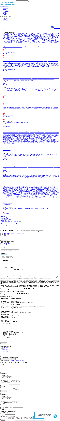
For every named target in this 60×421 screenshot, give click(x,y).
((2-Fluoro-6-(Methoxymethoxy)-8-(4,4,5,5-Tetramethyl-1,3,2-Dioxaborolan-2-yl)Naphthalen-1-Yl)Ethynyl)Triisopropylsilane (30, 192)
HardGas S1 (12, 38)
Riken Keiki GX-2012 (7, 42)
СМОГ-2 (57, 37)
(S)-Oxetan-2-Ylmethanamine (38, 193)
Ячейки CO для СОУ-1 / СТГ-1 (38, 92)
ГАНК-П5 (13, 35)
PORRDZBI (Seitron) (28, 44)
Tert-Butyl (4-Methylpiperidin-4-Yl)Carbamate (37, 189)
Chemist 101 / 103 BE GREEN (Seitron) (13, 44)
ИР (31, 163)
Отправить (3, 408)
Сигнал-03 (26, 64)
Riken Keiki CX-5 (40, 42)
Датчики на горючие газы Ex (48, 90)
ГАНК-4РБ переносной (11, 33)
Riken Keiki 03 (31, 41)
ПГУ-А (28, 60)
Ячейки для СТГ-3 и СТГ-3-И (9, 92)
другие (5, 48)
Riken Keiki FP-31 (33, 42)
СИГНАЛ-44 (49, 40)
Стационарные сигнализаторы (9, 69)
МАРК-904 (44, 167)
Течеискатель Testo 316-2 (11, 208)
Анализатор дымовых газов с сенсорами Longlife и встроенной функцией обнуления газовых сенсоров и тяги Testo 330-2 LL (34, 133)
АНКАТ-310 (25, 39)
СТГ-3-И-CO (42, 74)
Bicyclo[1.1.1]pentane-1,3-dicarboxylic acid (27, 187)
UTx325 (25, 108)
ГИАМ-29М (20, 37)
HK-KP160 (15, 109)
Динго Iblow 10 (6, 154)
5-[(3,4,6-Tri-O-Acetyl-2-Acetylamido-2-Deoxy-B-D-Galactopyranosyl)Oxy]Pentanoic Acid (30, 198)
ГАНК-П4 (43, 33)
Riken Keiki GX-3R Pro (55, 41)
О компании (5, 8)
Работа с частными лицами (5, 220)
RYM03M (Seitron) (21, 77)
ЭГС (34, 64)
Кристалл (39, 75)
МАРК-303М (53, 166)
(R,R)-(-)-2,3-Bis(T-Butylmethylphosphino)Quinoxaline (43, 186)
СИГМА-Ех (52, 42)
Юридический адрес (4, 383)
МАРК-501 (20, 167)
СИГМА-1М (38, 61)
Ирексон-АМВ (26, 61)
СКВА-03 (50, 64)
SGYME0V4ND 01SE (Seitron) (19, 78)
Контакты (5, 13)
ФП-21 (48, 43)
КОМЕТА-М (21, 40)
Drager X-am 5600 (13, 46)
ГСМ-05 (30, 80)
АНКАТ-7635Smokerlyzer (33, 39)
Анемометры (13, 166)
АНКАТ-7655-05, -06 (49, 39)
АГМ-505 (15, 41)
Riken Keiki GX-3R (46, 41)
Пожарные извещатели (7, 146)
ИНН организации (4, 402)
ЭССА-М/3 (19, 62)
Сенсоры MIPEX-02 (7, 90)
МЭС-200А (12, 164)
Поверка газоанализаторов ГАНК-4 (23, 175)
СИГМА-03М (20, 61)
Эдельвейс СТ (55, 64)
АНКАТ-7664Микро (7, 39)
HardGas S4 (17, 38)
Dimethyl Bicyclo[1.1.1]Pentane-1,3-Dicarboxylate (44, 187)
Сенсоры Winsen (19, 88)
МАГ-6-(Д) (57, 65)
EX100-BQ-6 (25, 109)
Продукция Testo (6, 125)
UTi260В (5, 107)
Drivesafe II (5, 155)
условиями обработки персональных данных (17, 360)
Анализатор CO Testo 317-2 (39, 130)
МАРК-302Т (10, 167)
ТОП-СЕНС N (21, 64)
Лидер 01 (47, 34)
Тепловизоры (5, 99)
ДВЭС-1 (17, 164)
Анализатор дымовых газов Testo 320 (31, 132)
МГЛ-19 (23, 41)
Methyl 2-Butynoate (40, 197)
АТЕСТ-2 (21, 35)
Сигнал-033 (30, 64)
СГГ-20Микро (14, 39)
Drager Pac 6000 (20, 46)
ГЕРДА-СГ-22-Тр (50, 167)
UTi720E (37, 107)
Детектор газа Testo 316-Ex (28, 130)
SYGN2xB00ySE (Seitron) (48, 77)
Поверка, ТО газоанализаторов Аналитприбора (37, 177)
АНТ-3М (5, 37)
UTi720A (44, 107)
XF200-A (46, 108)
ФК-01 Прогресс (36, 164)
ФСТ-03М (8, 66)
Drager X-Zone (47, 46)
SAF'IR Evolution (10, 155)
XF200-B (50, 108)
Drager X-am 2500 (53, 44)
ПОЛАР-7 (53, 37)
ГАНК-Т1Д (54, 60)
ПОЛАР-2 (11, 41)
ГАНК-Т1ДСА (6, 61)
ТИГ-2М (30, 43)
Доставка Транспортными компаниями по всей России (9, 250)
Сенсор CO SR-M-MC (42, 89)
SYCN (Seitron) (41, 78)
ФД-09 (56, 163)
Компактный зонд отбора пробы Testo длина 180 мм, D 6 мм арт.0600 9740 (41, 138)
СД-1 (24, 80)
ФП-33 (22, 44)
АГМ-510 (19, 41)
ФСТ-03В (12, 66)
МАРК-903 (40, 167)
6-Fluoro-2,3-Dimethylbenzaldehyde (26, 193)
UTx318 (21, 108)
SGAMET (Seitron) (37, 79)
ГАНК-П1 (34, 33)
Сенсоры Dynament (54, 88)
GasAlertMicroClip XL (42, 36)
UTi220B (56, 107)
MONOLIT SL (55, 36)
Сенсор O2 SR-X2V (22, 89)
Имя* (1, 376)
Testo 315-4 (47, 33)
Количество (2, 386)
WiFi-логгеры (48, 164)
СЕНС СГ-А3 (48, 65)
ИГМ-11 (31, 65)
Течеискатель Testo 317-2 (18, 130)
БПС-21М (5, 75)
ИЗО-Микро (25, 163)
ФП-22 (55, 43)
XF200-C (54, 108)
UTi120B (52, 107)
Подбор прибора (6, 11)
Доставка (5, 12)
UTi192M (23, 107)
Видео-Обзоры (6, 10)
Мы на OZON (57, 28)
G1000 (9, 109)
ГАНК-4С (5, 60)
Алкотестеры (5, 149)
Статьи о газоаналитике (5, 222)
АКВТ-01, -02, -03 (37, 62)
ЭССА (16, 62)
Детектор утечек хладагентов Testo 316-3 (23, 143)
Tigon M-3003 (49, 154)
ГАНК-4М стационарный (12, 60)
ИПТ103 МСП (54, 164)
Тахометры (29, 166)
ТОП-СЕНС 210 (26, 35)
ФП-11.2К (52, 43)
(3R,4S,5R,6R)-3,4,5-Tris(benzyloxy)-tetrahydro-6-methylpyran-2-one (24, 199)
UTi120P (11, 108)
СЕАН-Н (9, 40)
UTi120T (8, 108)
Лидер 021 (55, 34)
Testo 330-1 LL (52, 33)
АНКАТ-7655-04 (41, 39)
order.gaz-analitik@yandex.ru (42, 2)
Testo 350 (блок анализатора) (32, 34)
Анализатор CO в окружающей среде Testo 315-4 (14, 132)
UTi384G (12, 107)
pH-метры (43, 166)
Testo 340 (11, 34)
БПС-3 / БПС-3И (26, 75)
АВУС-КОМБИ (14, 77)
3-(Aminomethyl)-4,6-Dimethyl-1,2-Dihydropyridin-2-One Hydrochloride (41, 190)
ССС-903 (19, 60)
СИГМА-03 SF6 (33, 61)
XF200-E (6, 109)
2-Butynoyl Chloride (48, 197)
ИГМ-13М (39, 65)
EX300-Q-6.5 (30, 109)
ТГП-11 (55, 39)
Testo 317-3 (33, 38)
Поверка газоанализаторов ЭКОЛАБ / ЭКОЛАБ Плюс (41, 175)
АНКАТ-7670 (7, 63)
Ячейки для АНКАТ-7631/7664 (52, 91)
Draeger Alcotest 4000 (18, 155)
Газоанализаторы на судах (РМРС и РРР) (24, 33)
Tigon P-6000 (43, 154)
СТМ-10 (4, 74)
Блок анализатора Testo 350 (27, 135)
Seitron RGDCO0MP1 (54, 75)
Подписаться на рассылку (8, 358)
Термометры (18, 122)
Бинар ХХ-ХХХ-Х (49, 61)
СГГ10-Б (35, 75)
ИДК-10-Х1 (12, 63)
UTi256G (27, 107)
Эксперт (41, 208)
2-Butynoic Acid (26, 197)
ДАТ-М (49, 74)
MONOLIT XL (25, 62)
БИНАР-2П (55, 61)
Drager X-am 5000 (6, 46)
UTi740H (8, 107)
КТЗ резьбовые (29, 164)
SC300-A (28, 108)
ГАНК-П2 (39, 33)
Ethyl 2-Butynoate (32, 197)
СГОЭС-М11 (45, 60)
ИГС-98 (17, 40)
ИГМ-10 (27, 65)
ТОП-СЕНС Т (28, 63)
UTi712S (41, 107)
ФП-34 (41, 43)
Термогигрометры (6, 122)
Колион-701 (21, 208)
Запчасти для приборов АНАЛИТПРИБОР (23, 92)
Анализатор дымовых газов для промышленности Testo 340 (41, 134)
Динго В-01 (17, 154)
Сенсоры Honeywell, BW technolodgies (10, 89)
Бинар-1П (48, 44)
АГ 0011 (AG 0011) (9, 65)
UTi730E (33, 107)
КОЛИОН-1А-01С (23, 66)
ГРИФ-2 (43, 164)
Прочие (4, 158)
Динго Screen (12, 154)
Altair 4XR (26, 36)
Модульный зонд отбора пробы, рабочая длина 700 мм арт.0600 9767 (32, 141)
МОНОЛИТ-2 (54, 40)
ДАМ (55, 74)
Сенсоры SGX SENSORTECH (44, 88)
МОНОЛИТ (45, 208)
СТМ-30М (24, 74)
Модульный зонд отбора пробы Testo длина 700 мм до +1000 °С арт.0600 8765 (41, 136)
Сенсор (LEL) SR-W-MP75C (32, 89)
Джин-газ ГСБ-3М (36, 43)
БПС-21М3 (9, 75)
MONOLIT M (9, 37)
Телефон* (2, 378)
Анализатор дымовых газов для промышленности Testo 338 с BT (16, 134)
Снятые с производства (7, 203)
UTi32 (30, 107)
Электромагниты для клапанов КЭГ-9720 (33, 90)
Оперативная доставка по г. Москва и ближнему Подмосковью (10, 249)
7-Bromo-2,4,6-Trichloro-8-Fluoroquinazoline (47, 191)
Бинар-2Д (43, 61)
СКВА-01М (45, 64)
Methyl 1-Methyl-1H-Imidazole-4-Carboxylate (40, 195)
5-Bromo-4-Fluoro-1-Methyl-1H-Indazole (14, 194)
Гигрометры (12, 122)
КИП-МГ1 (35, 44)
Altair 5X (30, 36)
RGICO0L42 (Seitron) (49, 78)
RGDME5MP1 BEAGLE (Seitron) (13, 79)
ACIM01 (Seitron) (19, 80)
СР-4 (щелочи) (16, 74)
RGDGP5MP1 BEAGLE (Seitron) (26, 79)
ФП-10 (4, 208)
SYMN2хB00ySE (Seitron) (38, 77)
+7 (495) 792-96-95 (4, 351)
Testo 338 (7, 34)
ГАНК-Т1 (50, 60)
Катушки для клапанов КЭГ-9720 (23, 91)
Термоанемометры (24, 122)
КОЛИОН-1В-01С (30, 66)
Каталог (4, 9)
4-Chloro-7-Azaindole (27, 195)
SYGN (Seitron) (35, 78)
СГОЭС (36, 60)
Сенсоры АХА (22, 90)
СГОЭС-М (40, 60)
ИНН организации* (4, 381)
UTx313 (18, 108)
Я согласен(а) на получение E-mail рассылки (10, 357)
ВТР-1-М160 (34, 163)
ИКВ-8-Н (53, 65)
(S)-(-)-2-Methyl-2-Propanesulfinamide (25, 186)
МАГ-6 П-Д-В (53, 46)
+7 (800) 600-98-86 (33, 1)
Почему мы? (32, 355)
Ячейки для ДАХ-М (15, 93)
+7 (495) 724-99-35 (41, 1)
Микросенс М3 (48, 37)
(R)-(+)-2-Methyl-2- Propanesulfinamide (10, 186)
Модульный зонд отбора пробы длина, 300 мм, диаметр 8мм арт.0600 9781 (26, 142)
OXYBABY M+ (23, 38)
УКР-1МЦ (23, 65)
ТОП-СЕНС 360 (47, 35)
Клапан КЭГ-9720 (6, 164)
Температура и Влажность (8, 115)
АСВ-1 (4, 41)
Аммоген (44, 163)
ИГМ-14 (43, 65)
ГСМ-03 (27, 80)
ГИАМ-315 (26, 208)
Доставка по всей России (5, 216)
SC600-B (40, 108)
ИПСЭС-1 (24, 164)
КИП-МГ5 (43, 44)
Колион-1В (5, 40)
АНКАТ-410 (43, 62)
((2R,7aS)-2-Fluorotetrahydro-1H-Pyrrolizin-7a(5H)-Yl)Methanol (27, 191)
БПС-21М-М (20, 75)
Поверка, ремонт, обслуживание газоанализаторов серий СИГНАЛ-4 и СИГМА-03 (42, 176)
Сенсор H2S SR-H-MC (51, 89)
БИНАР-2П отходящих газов (9, 62)
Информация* (3, 418)
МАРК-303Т (15, 167)
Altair (15, 36)
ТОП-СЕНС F (15, 64)
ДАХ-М (46, 74)
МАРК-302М (48, 166)
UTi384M (19, 107)
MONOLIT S (49, 36)
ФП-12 (4, 44)
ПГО (41, 164)
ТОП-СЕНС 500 (49, 63)
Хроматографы (6, 213)
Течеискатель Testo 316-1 (8, 130)
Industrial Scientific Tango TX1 (23, 43)
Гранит (45, 42)
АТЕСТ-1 (17, 35)
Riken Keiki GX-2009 (38, 41)
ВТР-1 (38, 163)
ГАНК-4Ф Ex (32, 60)
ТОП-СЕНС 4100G (6, 29)
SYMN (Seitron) (29, 78)
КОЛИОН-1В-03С (38, 66)
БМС (57, 74)
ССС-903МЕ (31, 208)
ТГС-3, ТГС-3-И (14, 47)
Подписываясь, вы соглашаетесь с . (12, 360)
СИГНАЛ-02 (36, 208)
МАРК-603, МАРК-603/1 (28, 167)
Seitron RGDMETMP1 (45, 75)
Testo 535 (43, 34)
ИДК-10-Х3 (22, 63)
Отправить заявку (4, 240)
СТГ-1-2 (35, 74)
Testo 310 (38, 38)
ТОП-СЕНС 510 (40, 35)
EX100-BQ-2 (20, 109)
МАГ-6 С (44, 66)
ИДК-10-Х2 (17, 63)
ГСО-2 (4, 65)
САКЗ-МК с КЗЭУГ (7, 77)
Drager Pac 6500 (27, 46)
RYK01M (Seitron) (29, 77)
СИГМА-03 (15, 61)
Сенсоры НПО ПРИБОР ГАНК (9, 88)
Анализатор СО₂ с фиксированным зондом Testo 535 (43, 135)
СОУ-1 (28, 74)
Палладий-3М (43, 38)
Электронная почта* (4, 380)
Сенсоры (4, 83)
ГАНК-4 (4, 33)
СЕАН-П (13, 40)
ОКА (36, 40)
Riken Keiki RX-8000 (25, 42)
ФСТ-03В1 (17, 66)
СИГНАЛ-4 (44, 40)
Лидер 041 (9, 35)
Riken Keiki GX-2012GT (16, 42)
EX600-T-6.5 (35, 109)
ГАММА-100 (31, 62)
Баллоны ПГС (6, 163)
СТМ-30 (20, 74)
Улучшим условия (4, 254)
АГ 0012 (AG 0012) (17, 65)
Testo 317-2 (29, 38)
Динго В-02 (22, 154)
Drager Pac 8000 (33, 46)
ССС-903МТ (23, 60)
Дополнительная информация (6, 389)
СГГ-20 (17, 208)
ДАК (52, 74)
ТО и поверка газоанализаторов (9, 175)
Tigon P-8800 (54, 154)
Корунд (48, 42)
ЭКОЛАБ (26, 40)
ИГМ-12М (35, 65)
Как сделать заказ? (4, 217)
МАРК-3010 (5, 167)
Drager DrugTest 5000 (27, 155)
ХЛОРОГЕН (52, 163)
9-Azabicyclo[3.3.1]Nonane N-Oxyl (20, 190)
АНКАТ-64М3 (35, 36)
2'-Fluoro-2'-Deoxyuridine (53, 192)
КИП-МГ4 (39, 44)
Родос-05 (8, 43)
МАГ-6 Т (47, 66)
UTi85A (4, 108)
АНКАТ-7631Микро (50, 38)
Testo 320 (40, 34)
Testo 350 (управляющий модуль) (19, 34)
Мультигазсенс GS (6, 38)
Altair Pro (18, 36)
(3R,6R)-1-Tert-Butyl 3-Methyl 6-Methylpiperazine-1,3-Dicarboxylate (36, 196)
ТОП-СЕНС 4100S (42, 63)
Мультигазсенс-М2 (41, 37)
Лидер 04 (5, 35)
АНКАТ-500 (48, 62)
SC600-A (32, 108)
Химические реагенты (7, 180)
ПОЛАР (7, 41)
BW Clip (11, 43)
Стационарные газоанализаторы (9, 52)
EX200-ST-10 (41, 109)
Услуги (4, 170)
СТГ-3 (38, 74)
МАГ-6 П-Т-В (8, 47)
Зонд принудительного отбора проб (16, 163)
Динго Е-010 (27, 154)
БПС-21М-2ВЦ (15, 75)
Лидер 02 (51, 34)
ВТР (29, 163)
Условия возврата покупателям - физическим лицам (10, 221)
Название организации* (5, 382)
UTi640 (15, 107)
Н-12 (41, 163)
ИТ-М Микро (20, 39)
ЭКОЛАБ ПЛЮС (31, 40)
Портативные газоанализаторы (9, 27)
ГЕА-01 (47, 163)
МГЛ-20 (26, 41)
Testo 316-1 (25, 37)
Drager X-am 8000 (40, 46)
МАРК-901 (35, 167)
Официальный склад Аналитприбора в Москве (9, 223)
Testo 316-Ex (34, 37)
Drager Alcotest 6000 (35, 155)
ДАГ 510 (37, 64)
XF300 (43, 108)
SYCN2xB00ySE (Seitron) (8, 78)
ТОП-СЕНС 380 (53, 35)
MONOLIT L (15, 37)
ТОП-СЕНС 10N (8, 64)
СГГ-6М (32, 75)
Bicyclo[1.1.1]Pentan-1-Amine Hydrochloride (34, 188)
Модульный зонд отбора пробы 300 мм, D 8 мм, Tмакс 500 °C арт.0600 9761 (20, 140)
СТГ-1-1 (31, 74)
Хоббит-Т (39, 40)
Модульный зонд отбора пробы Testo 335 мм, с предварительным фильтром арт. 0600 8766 (21, 137)
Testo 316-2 (29, 37)
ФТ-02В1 (45, 43)
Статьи (4, 14)
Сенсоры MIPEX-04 (15, 90)
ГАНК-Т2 (11, 61)
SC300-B (36, 108)
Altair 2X (22, 36)
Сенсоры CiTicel (34, 88)
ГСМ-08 (34, 80)
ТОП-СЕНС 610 (10, 36)
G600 (11, 109)
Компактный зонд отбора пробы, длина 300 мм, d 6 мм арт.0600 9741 (17, 139)
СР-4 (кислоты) (9, 74)
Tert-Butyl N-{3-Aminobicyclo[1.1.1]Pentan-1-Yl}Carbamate (16, 189)
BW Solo (15, 43)
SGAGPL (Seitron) (44, 79)
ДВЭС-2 (20, 164)
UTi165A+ (48, 107)
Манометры (33, 166)
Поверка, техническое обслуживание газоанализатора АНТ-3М (15, 177)
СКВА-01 (41, 64)
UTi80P (14, 108)
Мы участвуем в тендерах (5, 219)
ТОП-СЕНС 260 (33, 35)
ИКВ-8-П (20, 47)
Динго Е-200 (38, 154)
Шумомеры (38, 166)
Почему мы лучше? (4, 218)
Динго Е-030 (32, 154)
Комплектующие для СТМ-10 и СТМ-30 (38, 91)
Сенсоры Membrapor (26, 88)
